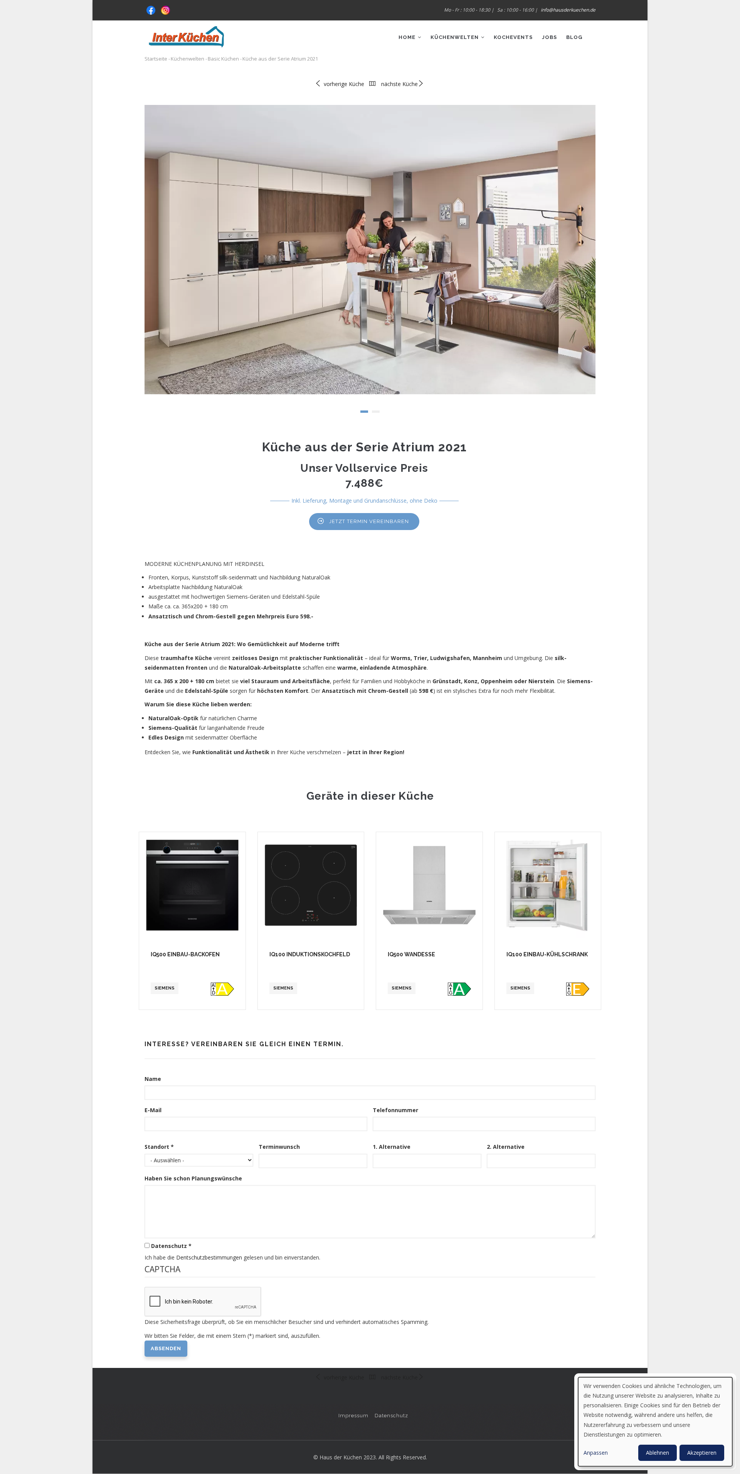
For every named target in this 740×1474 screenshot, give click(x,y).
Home (408, 37)
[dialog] (655, 1421)
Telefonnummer (395, 1110)
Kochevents (513, 37)
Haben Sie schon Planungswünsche (193, 1178)
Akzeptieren (701, 1452)
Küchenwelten (455, 37)
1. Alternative (391, 1146)
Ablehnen (657, 1452)
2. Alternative (506, 1146)
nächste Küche (399, 84)
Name (153, 1078)
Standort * (159, 1146)
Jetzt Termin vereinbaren (369, 521)
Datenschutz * (171, 1245)
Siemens (165, 988)
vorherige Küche (343, 84)
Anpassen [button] (596, 1452)
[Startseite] (186, 33)
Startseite (156, 58)
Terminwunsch (279, 1146)
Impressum (353, 1415)
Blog (574, 37)
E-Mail (153, 1110)
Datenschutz (391, 1415)
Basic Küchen (223, 58)
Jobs (549, 37)
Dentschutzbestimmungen (209, 1257)
